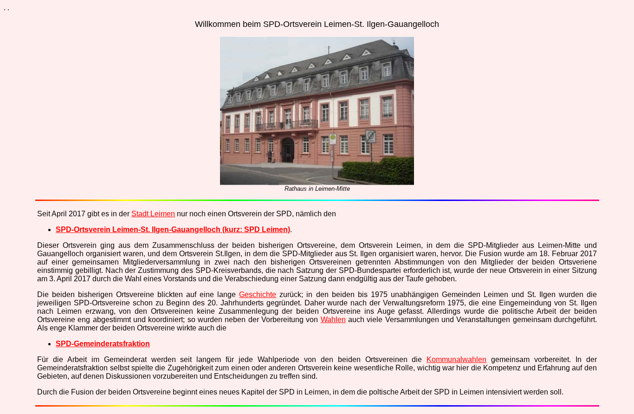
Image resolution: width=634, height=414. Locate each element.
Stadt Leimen (153, 214)
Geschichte (257, 294)
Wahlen (333, 319)
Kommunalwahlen (456, 359)
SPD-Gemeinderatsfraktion (103, 344)
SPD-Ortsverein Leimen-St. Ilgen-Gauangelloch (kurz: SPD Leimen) (173, 229)
